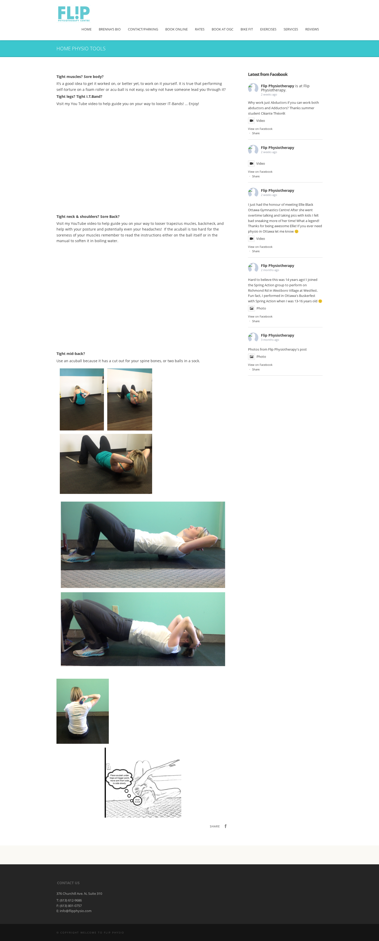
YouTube (78, 223)
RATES (199, 29)
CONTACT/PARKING (143, 29)
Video (260, 120)
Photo (261, 308)
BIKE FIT (247, 29)
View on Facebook (260, 129)
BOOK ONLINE (176, 29)
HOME (86, 29)
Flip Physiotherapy (277, 85)
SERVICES (291, 29)
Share (256, 133)
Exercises (268, 29)
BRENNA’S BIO (110, 29)
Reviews (312, 29)
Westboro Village (286, 290)
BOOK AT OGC (222, 29)
